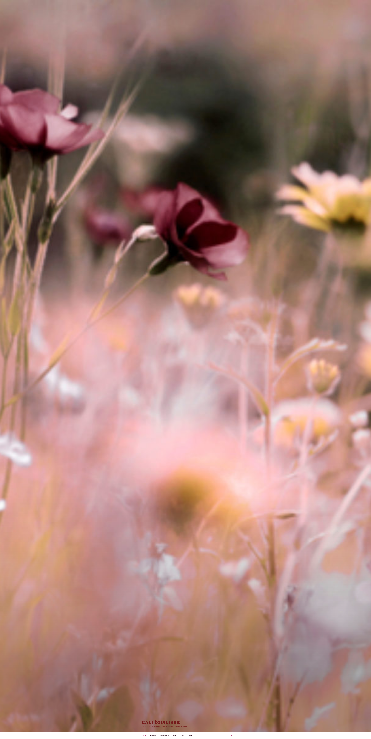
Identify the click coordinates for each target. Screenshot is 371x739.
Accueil (144, 735)
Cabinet (174, 735)
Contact (190, 735)
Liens (182, 735)
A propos (153, 735)
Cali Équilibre (161, 722)
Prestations (163, 735)
